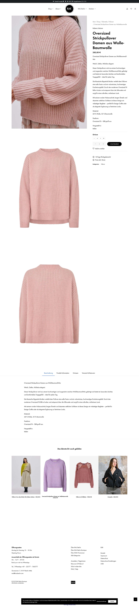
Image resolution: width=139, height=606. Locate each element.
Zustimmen (112, 601)
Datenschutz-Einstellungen (101, 601)
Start (94, 22)
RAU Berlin (81, 9)
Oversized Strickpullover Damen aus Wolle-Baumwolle (55, 497)
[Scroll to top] (135, 599)
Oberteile (104, 22)
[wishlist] (132, 9)
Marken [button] (91, 9)
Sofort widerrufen (76, 566)
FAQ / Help (74, 569)
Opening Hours (16, 553)
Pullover (111, 22)
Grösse (95, 135)
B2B (102, 547)
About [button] (57, 9)
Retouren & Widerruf (77, 564)
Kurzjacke (113, 497)
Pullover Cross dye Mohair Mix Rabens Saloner (26, 497)
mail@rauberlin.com (17, 573)
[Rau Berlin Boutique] (69, 8)
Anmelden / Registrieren (78, 561)
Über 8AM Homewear (78, 553)
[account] (128, 9)
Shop (50, 9)
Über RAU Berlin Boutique (78, 550)
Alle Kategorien (75, 555)
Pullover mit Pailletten (84, 497)
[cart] (135, 9)
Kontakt (103, 553)
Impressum (104, 556)
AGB (102, 564)
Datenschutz (104, 558)
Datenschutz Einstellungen (108, 561)
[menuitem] (50, 9)
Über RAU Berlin (76, 547)
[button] (58, 1)
